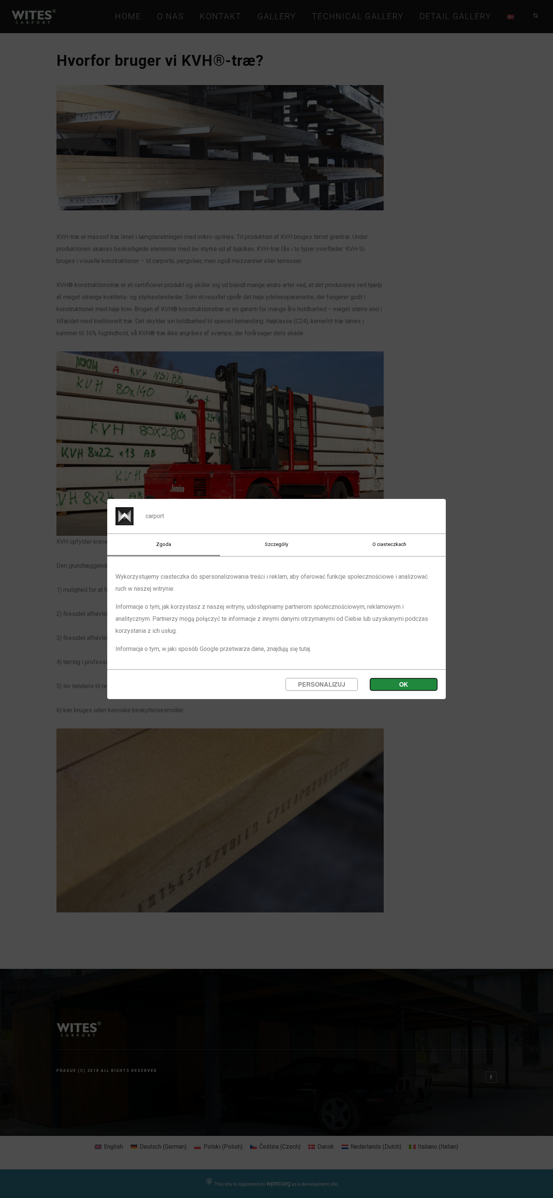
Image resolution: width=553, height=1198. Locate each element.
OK (403, 684)
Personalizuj (321, 684)
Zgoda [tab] (163, 544)
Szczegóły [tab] (276, 544)
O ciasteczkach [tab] (389, 544)
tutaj (304, 648)
